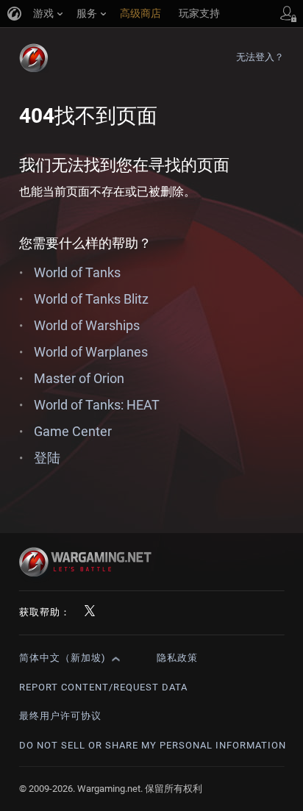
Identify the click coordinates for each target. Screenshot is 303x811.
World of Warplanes (91, 352)
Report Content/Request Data (103, 687)
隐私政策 (177, 657)
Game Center (73, 431)
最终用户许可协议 (60, 715)
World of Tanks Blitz (91, 299)
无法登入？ (260, 56)
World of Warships (87, 325)
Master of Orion (79, 378)
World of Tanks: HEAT (97, 404)
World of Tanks (77, 272)
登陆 (47, 457)
